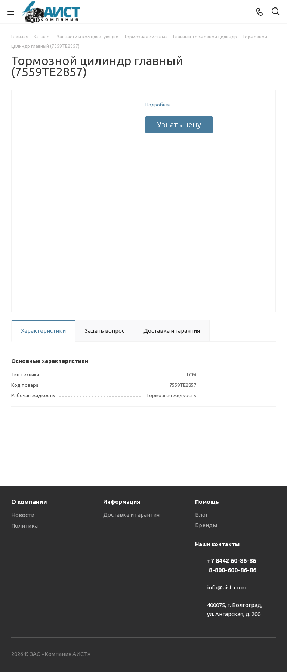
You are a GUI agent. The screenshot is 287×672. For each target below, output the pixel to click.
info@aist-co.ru (226, 588)
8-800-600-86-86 (232, 570)
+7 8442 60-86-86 (231, 560)
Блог (201, 514)
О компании (29, 501)
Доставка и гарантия (131, 514)
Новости (22, 515)
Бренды (206, 525)
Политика (24, 525)
